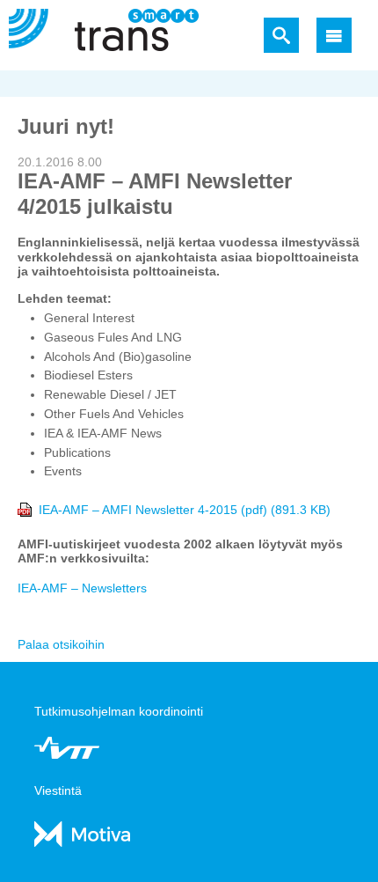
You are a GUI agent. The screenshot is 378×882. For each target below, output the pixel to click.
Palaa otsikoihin (61, 644)
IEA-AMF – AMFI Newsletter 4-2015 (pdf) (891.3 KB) (185, 510)
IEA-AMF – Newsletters (82, 588)
